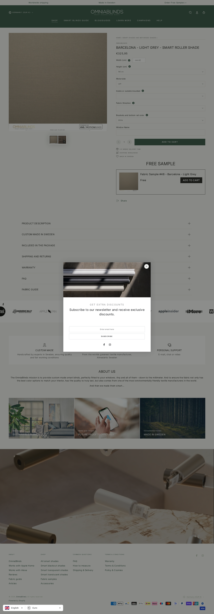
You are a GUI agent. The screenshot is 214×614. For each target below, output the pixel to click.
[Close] (146, 266)
